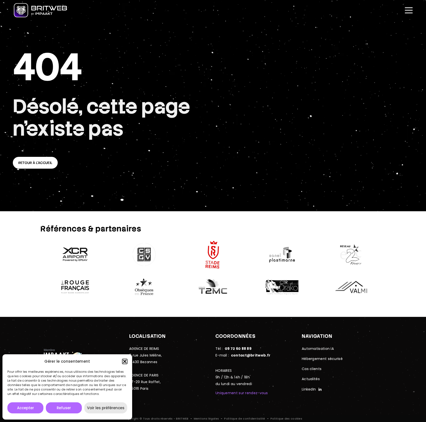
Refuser (64, 407)
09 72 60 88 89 (238, 348)
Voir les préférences (105, 407)
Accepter (25, 407)
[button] (124, 361)
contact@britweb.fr (250, 355)
